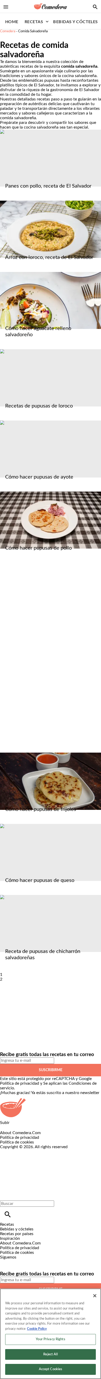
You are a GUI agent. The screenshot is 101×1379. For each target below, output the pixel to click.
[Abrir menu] (6, 7)
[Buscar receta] (95, 7)
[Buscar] (7, 1214)
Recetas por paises (16, 1234)
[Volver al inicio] (45, 1168)
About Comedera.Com (20, 1133)
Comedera (7, 31)
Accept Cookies (50, 1369)
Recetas (34, 22)
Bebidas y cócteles (75, 22)
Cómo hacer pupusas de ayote (39, 477)
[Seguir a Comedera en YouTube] (31, 1262)
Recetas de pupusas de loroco (39, 406)
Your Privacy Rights (50, 1339)
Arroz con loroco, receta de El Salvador (49, 257)
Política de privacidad (19, 1083)
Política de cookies (17, 1142)
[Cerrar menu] (6, 1194)
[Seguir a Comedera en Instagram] (19, 1262)
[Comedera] (50, 6)
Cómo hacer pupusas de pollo (38, 548)
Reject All (50, 1354)
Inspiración (10, 1238)
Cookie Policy (37, 1329)
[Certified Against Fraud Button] (18, 1151)
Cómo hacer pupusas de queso (39, 880)
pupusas (51, 80)
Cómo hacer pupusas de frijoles (40, 809)
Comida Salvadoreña (33, 31)
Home (11, 22)
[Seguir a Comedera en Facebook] (6, 1262)
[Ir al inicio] (50, 1108)
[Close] (94, 1295)
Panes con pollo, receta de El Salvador (48, 186)
